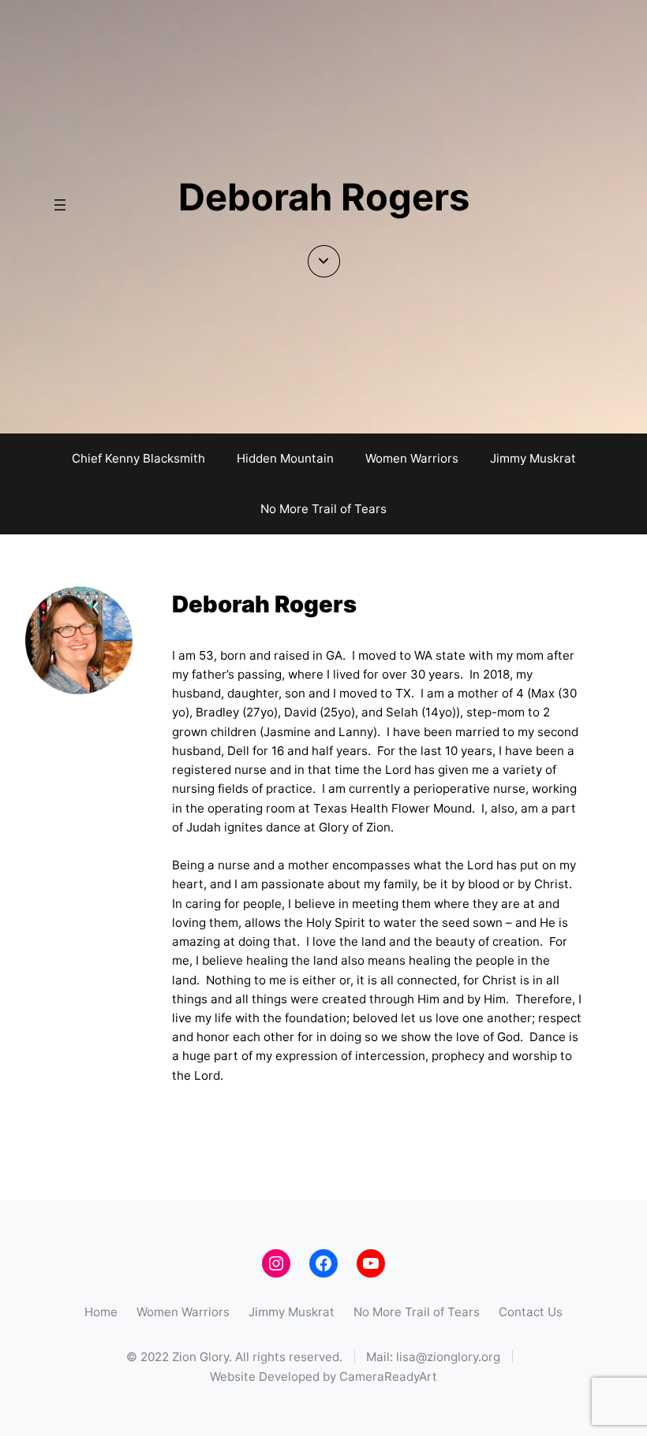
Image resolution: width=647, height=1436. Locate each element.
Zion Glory (200, 1356)
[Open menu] (59, 204)
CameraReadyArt (388, 1376)
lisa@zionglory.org (448, 1356)
